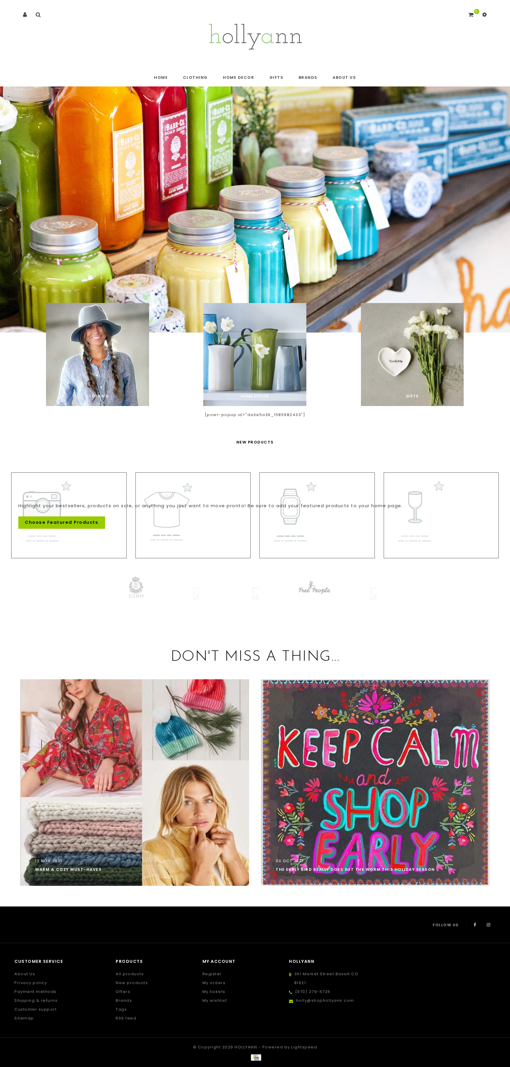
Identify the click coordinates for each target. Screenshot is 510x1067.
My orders (214, 983)
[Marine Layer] (373, 587)
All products (130, 974)
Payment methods (35, 991)
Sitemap (24, 1018)
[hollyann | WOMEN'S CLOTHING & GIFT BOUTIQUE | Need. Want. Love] (255, 35)
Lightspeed (304, 1047)
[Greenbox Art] (314, 593)
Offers (123, 991)
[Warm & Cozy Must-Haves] (134, 782)
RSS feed (126, 1018)
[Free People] (255, 587)
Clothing (195, 77)
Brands (308, 77)
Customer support (35, 1009)
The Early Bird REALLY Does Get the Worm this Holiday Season (355, 869)
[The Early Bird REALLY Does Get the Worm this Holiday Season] (375, 782)
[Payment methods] (255, 1057)
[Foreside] (196, 593)
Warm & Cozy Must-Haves (68, 869)
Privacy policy (30, 983)
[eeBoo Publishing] (137, 593)
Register (212, 974)
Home (161, 77)
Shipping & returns (36, 1000)
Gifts (276, 77)
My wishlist (214, 1000)
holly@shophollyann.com (325, 1000)
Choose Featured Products (61, 522)
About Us (344, 77)
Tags (121, 1009)
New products (132, 983)
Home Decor (238, 77)
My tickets (213, 991)
